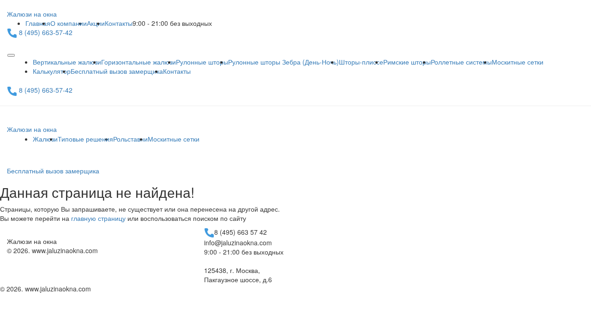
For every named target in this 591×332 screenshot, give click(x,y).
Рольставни (130, 138)
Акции (96, 23)
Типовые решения (85, 138)
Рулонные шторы (202, 61)
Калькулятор (52, 71)
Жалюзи (45, 138)
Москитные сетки (517, 61)
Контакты (119, 23)
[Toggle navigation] (11, 55)
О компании (68, 23)
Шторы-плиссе (361, 61)
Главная (37, 23)
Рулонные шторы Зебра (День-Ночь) (283, 61)
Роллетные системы (461, 61)
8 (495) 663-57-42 (45, 32)
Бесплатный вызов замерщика (117, 71)
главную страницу (98, 218)
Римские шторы (407, 61)
